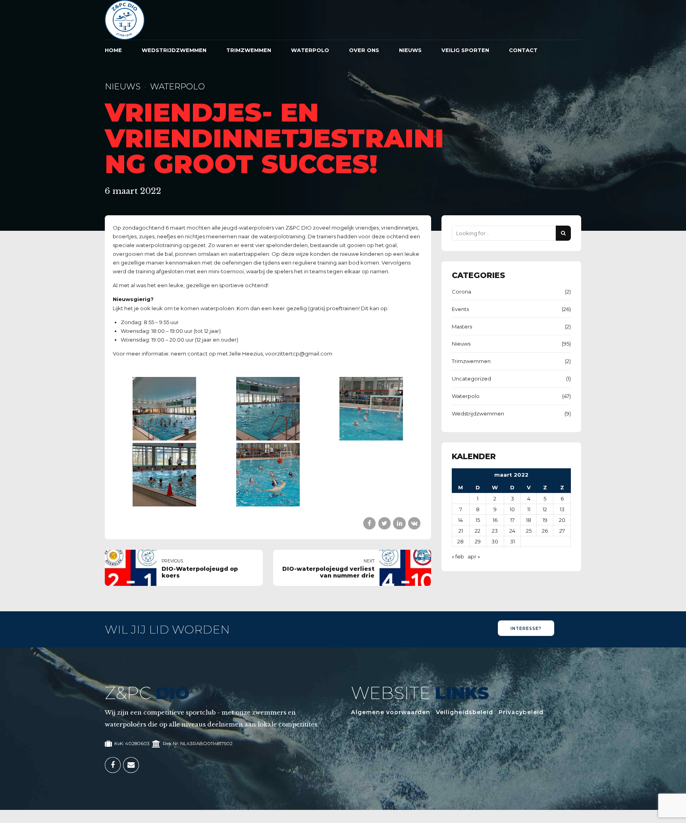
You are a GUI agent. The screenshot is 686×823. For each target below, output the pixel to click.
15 (478, 520)
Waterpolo (310, 50)
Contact (523, 50)
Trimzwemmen (248, 50)
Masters (462, 326)
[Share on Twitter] (384, 523)
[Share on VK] (414, 523)
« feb (458, 556)
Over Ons (364, 50)
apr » (474, 556)
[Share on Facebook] (369, 523)
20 (562, 520)
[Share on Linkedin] (399, 523)
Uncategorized (471, 378)
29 (478, 541)
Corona (461, 291)
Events (460, 309)
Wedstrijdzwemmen (174, 50)
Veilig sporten (465, 50)
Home (113, 50)
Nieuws (410, 50)
